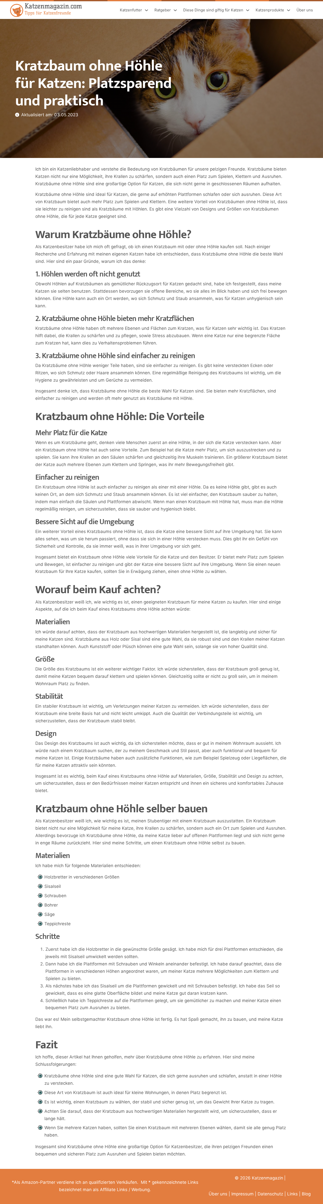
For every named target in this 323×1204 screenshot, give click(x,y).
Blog (306, 1193)
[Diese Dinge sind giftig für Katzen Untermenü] (248, 10)
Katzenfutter (131, 10)
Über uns (305, 10)
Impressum (242, 1193)
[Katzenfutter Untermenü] (146, 10)
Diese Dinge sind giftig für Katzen (213, 10)
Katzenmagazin (267, 1177)
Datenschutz (270, 1193)
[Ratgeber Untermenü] (175, 10)
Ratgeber (162, 10)
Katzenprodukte (270, 10)
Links (292, 1193)
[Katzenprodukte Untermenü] (288, 10)
